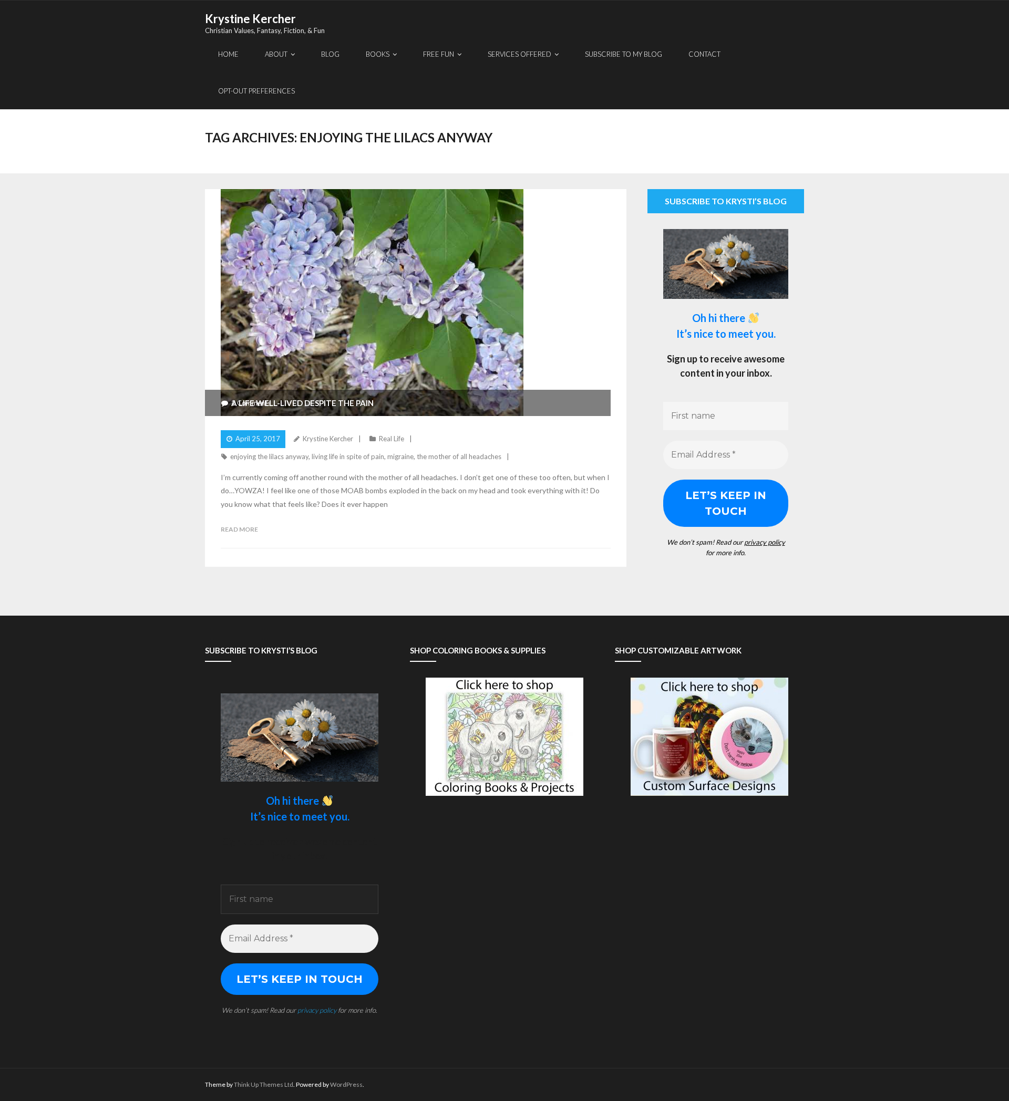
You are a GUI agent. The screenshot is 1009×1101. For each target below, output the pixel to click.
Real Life (391, 438)
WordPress (346, 1084)
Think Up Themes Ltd (263, 1084)
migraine (400, 456)
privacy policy (764, 542)
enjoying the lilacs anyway (269, 456)
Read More (239, 529)
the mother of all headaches (459, 456)
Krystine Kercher (328, 438)
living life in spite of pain (348, 456)
